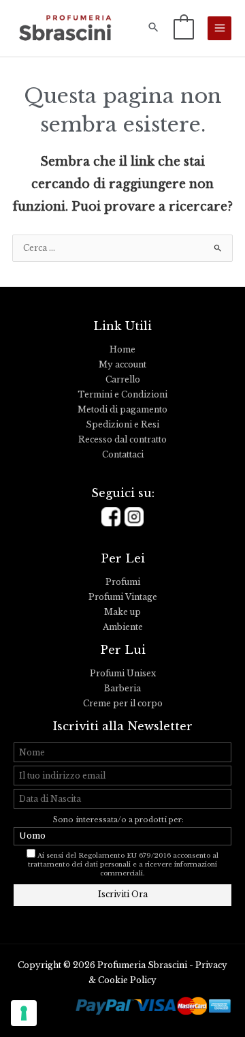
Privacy (211, 965)
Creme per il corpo (123, 703)
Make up (122, 612)
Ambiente (123, 627)
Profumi (122, 582)
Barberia (122, 688)
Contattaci (123, 455)
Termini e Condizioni (122, 395)
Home (122, 350)
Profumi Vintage (122, 597)
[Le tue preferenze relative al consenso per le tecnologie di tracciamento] (24, 1013)
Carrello (122, 380)
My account (122, 365)
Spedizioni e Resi (122, 425)
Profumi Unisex (123, 673)
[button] (153, 28)
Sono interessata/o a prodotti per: (119, 819)
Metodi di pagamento (122, 410)
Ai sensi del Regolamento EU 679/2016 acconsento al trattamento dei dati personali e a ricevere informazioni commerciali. (123, 864)
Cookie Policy (127, 980)
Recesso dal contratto (122, 440)
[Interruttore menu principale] (219, 28)
